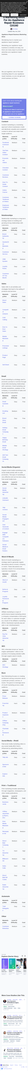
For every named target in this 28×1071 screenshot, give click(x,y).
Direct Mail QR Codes (4, 877)
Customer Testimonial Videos (5, 199)
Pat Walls (15, 29)
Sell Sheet (5, 365)
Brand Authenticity (5, 236)
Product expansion (5, 715)
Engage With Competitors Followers (5, 537)
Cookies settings (23, 14)
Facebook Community (5, 144)
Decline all (14, 14)
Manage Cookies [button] (4, 1066)
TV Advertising (5, 853)
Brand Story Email (4, 420)
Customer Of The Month (5, 276)
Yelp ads (5, 757)
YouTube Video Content (5, 152)
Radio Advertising (5, 887)
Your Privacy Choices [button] (7, 1068)
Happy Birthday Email (5, 440)
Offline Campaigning (5, 723)
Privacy (16, 1065)
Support (11, 1065)
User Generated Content (5, 527)
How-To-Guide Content (5, 184)
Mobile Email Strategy (5, 448)
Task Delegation (5, 908)
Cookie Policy (18, 12)
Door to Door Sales (4, 329)
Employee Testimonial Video (5, 207)
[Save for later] (24, 999)
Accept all (5, 14)
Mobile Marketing (5, 338)
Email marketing (5, 404)
